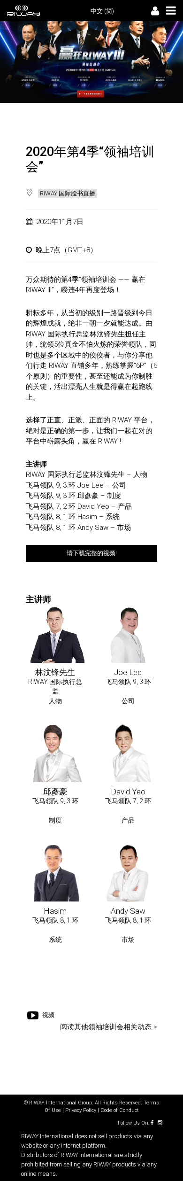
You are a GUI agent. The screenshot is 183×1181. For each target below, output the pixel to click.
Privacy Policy (80, 1110)
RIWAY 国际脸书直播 (67, 193)
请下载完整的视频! (92, 553)
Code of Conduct (119, 1110)
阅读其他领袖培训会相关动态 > (108, 1027)
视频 (44, 1002)
